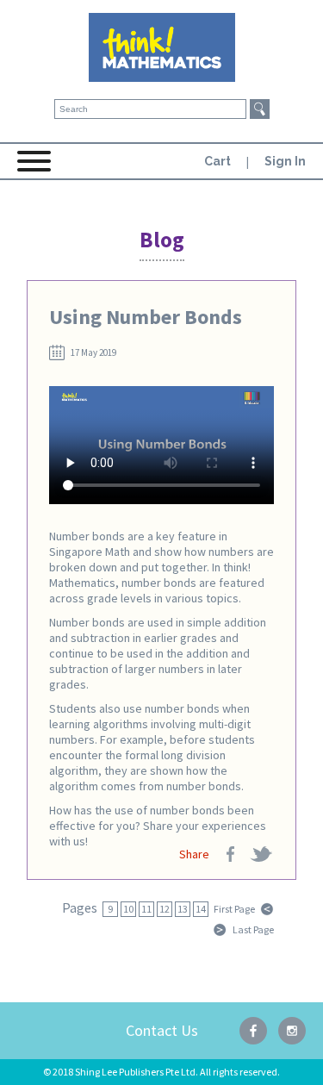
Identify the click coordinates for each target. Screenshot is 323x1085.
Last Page (253, 929)
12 (164, 908)
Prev (267, 909)
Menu (34, 167)
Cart (217, 161)
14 (201, 908)
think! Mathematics (162, 47)
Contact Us (162, 1030)
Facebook (231, 854)
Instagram (292, 1030)
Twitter (261, 854)
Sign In (285, 161)
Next (220, 930)
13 (182, 908)
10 (128, 908)
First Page (234, 908)
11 (146, 908)
